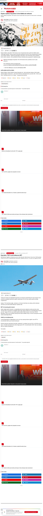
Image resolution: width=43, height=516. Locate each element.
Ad (1, 100)
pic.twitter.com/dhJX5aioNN (29, 65)
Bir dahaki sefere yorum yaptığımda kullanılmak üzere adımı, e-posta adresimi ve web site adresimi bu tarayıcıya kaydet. (20, 105)
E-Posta (24, 100)
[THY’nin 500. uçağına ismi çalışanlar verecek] (21, 162)
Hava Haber (6, 19)
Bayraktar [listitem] (3, 337)
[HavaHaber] (10, 8)
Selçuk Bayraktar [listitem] (5, 83)
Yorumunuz (6, 344)
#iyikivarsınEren (12, 65)
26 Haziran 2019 (22, 67)
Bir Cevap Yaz (5, 86)
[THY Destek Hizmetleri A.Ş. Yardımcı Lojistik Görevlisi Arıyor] (21, 183)
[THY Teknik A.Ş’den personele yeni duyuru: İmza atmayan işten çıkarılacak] (21, 205)
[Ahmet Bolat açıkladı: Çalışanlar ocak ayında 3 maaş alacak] (21, 121)
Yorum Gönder (4, 361)
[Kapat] (41, 3)
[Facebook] (2, 513)
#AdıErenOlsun (19, 65)
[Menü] (2, 9)
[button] (41, 9)
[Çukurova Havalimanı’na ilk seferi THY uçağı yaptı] (21, 142)
